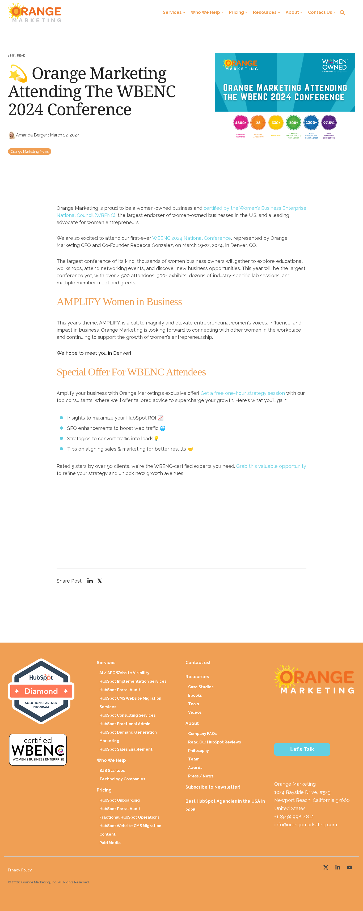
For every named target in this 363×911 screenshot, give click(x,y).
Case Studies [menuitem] (200, 687)
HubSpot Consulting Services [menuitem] (127, 715)
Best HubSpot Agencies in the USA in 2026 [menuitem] (225, 805)
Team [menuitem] (194, 759)
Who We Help (205, 12)
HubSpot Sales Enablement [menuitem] (126, 749)
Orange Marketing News (30, 151)
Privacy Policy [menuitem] (20, 870)
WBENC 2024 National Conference (191, 238)
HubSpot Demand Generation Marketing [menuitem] (128, 736)
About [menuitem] (192, 723)
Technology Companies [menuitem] (122, 779)
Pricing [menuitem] (104, 790)
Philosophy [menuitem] (198, 750)
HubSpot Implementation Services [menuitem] (132, 681)
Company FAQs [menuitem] (202, 733)
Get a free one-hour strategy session (243, 393)
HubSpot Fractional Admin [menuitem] (124, 723)
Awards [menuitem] (195, 767)
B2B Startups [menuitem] (112, 770)
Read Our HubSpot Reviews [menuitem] (214, 742)
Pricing (236, 12)
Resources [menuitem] (197, 676)
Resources (265, 12)
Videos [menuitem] (194, 712)
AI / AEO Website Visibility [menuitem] (124, 672)
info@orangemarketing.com (305, 824)
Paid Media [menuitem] (110, 842)
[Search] (342, 12)
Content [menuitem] (107, 834)
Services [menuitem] (106, 662)
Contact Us (320, 12)
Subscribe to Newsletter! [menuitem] (212, 787)
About (292, 12)
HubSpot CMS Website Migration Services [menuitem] (130, 702)
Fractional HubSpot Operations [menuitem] (129, 817)
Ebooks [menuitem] (195, 695)
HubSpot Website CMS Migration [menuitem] (130, 825)
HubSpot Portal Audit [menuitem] (119, 689)
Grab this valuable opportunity (271, 466)
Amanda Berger (32, 135)
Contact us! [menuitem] (198, 662)
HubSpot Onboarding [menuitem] (119, 800)
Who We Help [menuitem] (111, 760)
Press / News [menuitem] (200, 776)
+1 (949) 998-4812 (294, 816)
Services (172, 12)
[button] (326, 866)
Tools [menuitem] (193, 704)
